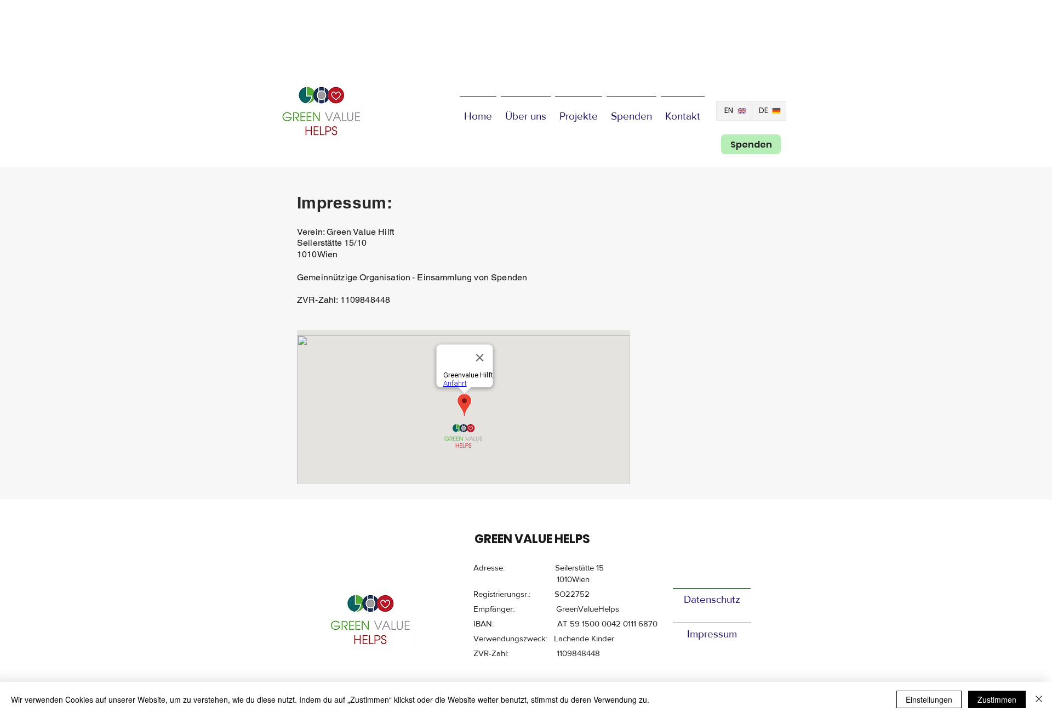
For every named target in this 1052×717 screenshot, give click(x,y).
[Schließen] (1038, 699)
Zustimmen (996, 699)
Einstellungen (929, 699)
